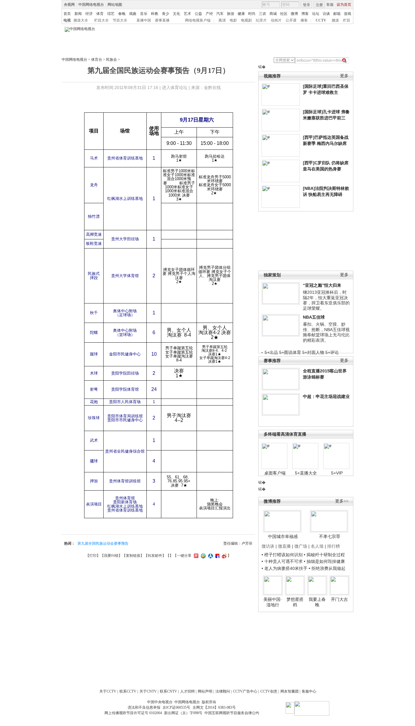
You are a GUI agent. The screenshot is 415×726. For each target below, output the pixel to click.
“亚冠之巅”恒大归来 (322, 285)
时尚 (252, 14)
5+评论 (332, 352)
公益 (198, 14)
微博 (294, 14)
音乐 (143, 14)
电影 (233, 20)
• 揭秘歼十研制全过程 (324, 554)
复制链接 (133, 555)
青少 (165, 14)
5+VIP (337, 473)
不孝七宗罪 (329, 536)
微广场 (300, 546)
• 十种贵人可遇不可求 (283, 561)
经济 (89, 14)
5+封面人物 (313, 352)
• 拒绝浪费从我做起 (327, 568)
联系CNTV (168, 691)
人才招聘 (187, 691)
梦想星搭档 (295, 602)
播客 (304, 20)
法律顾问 (222, 691)
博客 (305, 14)
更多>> (341, 501)
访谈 (326, 14)
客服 (330, 4)
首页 (67, 14)
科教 (154, 14)
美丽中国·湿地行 (272, 602)
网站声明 (205, 691)
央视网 (69, 4)
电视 (67, 20)
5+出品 (271, 352)
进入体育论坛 (174, 87)
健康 (241, 14)
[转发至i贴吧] (216, 555)
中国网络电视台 (91, 4)
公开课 (291, 20)
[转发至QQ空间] (202, 555)
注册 (319, 5)
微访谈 (268, 546)
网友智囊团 (289, 691)
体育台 (96, 59)
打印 (93, 555)
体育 (100, 14)
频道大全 (81, 20)
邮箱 (337, 14)
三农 (262, 14)
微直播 (284, 546)
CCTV (321, 20)
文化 (176, 14)
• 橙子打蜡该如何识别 (282, 554)
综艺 (111, 14)
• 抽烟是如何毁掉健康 (324, 561)
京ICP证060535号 (176, 707)
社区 (283, 14)
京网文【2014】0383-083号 (214, 707)
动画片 (276, 20)
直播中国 (143, 20)
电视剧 (246, 20)
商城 (273, 14)
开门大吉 (339, 599)
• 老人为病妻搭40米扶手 (284, 568)
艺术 (187, 14)
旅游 (230, 14)
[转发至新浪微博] (223, 555)
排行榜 (333, 546)
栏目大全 (101, 20)
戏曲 (132, 14)
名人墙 (317, 546)
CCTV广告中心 (245, 691)
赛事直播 (162, 20)
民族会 (111, 59)
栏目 (346, 20)
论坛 (315, 14)
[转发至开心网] (195, 555)
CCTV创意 (268, 691)
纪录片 (261, 20)
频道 (335, 20)
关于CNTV (148, 691)
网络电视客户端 (198, 20)
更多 (344, 76)
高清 (222, 20)
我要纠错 (111, 555)
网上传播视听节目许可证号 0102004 (133, 713)
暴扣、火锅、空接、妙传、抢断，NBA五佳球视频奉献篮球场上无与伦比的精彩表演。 (326, 332)
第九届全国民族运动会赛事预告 (103, 543)
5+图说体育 (290, 352)
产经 (209, 14)
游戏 (347, 14)
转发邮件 (155, 555)
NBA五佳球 (314, 317)
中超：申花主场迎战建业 (326, 396)
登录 (306, 5)
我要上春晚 (317, 602)
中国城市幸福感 (283, 536)
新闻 (78, 14)
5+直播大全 (306, 473)
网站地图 (115, 4)
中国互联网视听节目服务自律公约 (231, 713)
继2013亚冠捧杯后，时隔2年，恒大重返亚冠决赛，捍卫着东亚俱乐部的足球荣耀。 (326, 300)
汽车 (220, 14)
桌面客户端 (275, 473)
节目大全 (120, 20)
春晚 (121, 14)
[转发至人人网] (210, 555)
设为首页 (344, 4)
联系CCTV (127, 691)
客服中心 (309, 691)
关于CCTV (107, 691)
